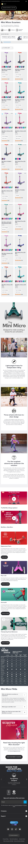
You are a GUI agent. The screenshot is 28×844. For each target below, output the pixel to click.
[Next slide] (26, 779)
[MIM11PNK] (4, 127)
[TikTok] (16, 829)
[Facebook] (8, 829)
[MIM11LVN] (8, 127)
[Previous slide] (1, 779)
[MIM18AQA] (16, 159)
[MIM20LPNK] (2, 67)
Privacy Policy (6, 839)
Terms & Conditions (18, 805)
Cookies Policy (22, 839)
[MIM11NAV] (2, 127)
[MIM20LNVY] (4, 67)
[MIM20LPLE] (8, 67)
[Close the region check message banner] (26, 1)
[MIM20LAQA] (6, 67)
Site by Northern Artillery (19, 841)
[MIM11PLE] (6, 127)
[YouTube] (19, 829)
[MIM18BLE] (20, 159)
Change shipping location (8, 7)
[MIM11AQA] (10, 127)
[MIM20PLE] (4, 159)
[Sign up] (25, 801)
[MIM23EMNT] (12, 127)
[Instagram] (12, 829)
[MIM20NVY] (2, 159)
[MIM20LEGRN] (10, 67)
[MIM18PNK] (18, 159)
